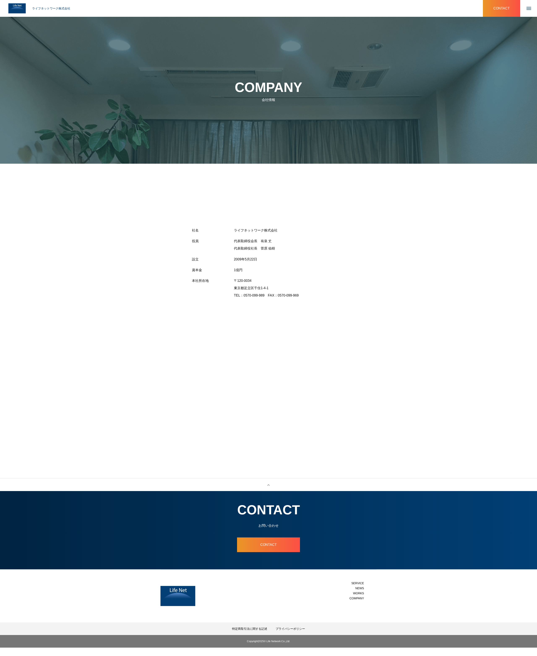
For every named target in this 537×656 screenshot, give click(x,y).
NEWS (359, 588)
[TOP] (268, 484)
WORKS (358, 593)
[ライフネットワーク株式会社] (17, 8)
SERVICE (357, 583)
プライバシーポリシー (290, 628)
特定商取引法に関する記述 (249, 628)
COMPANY (356, 598)
